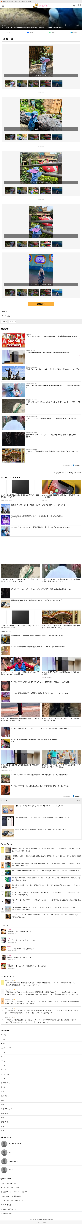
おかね (3, 1044)
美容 (2, 1130)
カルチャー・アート (7, 1048)
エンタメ (4, 1039)
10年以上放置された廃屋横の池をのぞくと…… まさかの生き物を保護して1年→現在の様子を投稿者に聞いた (46, 871)
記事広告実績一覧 (6, 1213)
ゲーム (3, 1061)
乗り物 (3, 1087)
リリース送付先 (6, 1205)
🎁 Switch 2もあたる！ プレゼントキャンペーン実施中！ (16, 1)
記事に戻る (41, 304)
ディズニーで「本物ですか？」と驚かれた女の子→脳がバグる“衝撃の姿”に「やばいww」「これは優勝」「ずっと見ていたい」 (33, 27)
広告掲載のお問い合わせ (8, 1209)
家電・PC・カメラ (7, 1109)
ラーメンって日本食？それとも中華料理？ (20, 949)
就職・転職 (4, 1113)
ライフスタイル (6, 1083)
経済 (2, 1126)
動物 (2, 1100)
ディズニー (4, 25)
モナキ (11, 1170)
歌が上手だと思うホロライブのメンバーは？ (21, 940)
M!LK (10, 1152)
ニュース (4, 1070)
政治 (2, 1117)
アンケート (4, 925)
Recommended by (67, 465)
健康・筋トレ (5, 1096)
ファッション (5, 1074)
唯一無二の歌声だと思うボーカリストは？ (20, 957)
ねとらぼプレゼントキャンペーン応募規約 (14, 1192)
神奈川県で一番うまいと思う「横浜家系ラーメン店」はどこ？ (26, 966)
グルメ (3, 1057)
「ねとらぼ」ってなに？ (8, 1183)
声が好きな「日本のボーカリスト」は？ (19, 931)
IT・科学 (3, 1035)
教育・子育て (5, 1122)
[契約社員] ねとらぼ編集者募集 (11, 1196)
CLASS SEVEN (13, 1161)
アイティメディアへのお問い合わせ (12, 1200)
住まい (3, 1091)
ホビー (3, 1078)
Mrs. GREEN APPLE (15, 1144)
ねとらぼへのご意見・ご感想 (10, 1187)
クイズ (3, 1052)
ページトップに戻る (41, 1222)
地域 (2, 1104)
